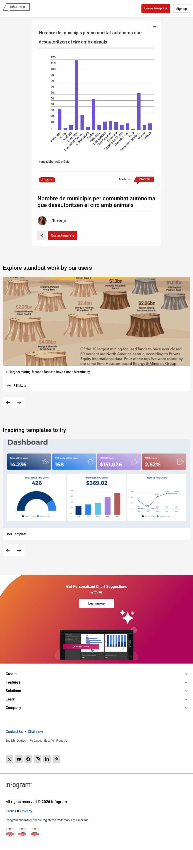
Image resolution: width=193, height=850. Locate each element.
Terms (11, 811)
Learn (10, 699)
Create (11, 674)
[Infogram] (16, 8)
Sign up (181, 9)
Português (35, 740)
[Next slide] (19, 402)
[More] (154, 26)
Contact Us (14, 731)
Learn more (96, 603)
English (10, 740)
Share (48, 180)
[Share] (41, 235)
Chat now (35, 731)
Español (49, 740)
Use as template (156, 8)
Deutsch (22, 740)
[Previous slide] (8, 402)
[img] (59, 119)
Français (61, 740)
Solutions (13, 690)
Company (13, 707)
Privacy (26, 811)
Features (13, 682)
